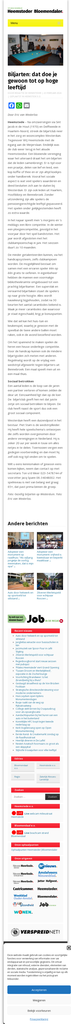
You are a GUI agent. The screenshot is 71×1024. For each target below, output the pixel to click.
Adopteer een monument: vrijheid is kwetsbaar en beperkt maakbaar (49, 556)
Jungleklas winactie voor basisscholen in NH (37, 644)
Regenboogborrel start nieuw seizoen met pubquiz (36, 663)
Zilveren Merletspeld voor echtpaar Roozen (49, 595)
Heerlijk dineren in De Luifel (30, 740)
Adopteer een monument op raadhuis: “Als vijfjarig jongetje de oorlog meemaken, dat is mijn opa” (21, 559)
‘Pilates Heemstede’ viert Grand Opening (37, 667)
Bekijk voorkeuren (39, 1010)
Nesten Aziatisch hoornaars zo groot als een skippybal (37, 745)
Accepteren (39, 990)
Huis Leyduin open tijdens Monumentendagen (29, 697)
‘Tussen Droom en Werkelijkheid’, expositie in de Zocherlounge (33, 672)
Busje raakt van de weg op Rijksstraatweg (30, 704)
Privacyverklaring (39, 1019)
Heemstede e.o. (33, 96)
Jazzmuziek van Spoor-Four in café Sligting (34, 650)
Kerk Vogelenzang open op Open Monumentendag (33, 729)
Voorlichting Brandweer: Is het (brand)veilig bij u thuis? (32, 679)
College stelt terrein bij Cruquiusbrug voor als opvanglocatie (35, 710)
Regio (17, 776)
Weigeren (39, 1000)
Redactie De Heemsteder (28, 93)
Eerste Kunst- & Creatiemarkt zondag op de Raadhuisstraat (37, 736)
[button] (69, 948)
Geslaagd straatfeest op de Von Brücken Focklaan (37, 685)
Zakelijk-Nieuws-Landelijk (48, 778)
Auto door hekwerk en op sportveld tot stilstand (20, 595)
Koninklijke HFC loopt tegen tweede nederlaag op (35, 723)
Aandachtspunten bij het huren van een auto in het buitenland (37, 717)
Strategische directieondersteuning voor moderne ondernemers (37, 691)
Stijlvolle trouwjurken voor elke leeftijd (36, 750)
